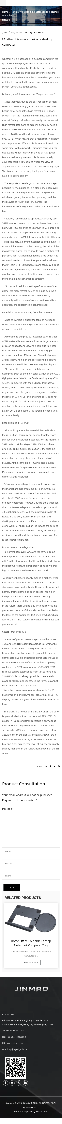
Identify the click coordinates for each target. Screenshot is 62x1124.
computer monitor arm (30, 129)
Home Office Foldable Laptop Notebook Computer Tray (31, 943)
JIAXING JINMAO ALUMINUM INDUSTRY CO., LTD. (35, 1103)
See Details (30, 962)
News (14, 11)
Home (5, 11)
